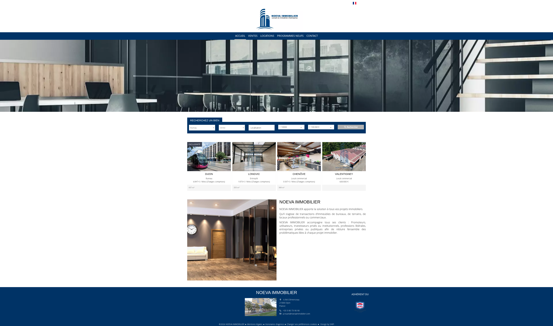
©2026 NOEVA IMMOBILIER (231, 324)
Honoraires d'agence (274, 324)
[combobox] (202, 128)
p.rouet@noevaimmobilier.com (296, 313)
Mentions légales (254, 324)
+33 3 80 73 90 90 (291, 310)
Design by (327, 324)
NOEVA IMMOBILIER (276, 292)
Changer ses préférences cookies (302, 324)
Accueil (276, 18)
